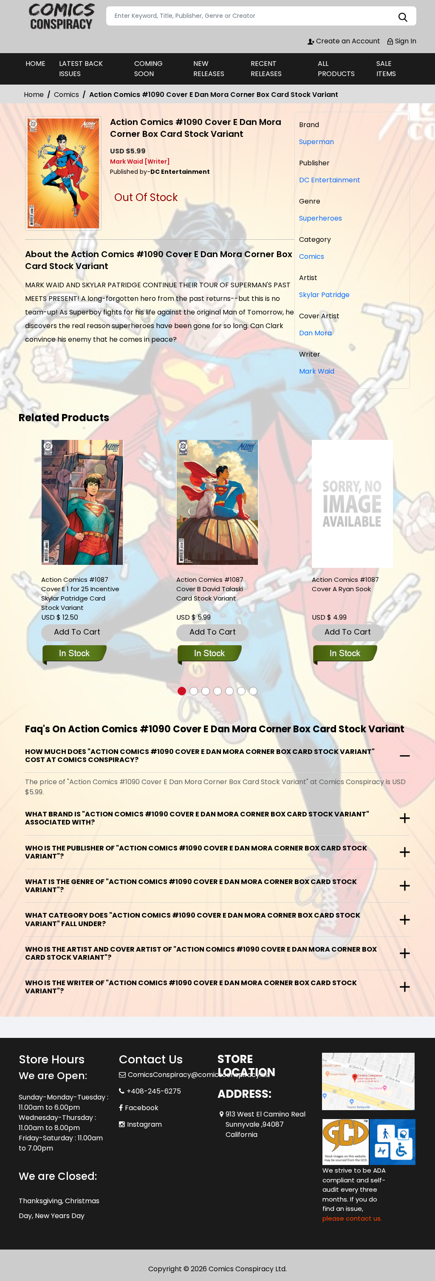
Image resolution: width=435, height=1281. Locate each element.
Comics (66, 94)
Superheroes (320, 218)
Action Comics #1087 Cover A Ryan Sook (345, 584)
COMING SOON (148, 69)
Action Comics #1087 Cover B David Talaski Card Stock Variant (209, 589)
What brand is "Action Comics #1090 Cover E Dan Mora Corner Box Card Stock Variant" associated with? (197, 818)
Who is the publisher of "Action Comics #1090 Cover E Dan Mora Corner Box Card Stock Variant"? (196, 852)
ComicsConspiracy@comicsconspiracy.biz (199, 1075)
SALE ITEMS (386, 69)
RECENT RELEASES (266, 69)
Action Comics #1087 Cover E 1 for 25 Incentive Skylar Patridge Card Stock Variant (80, 593)
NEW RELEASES (208, 69)
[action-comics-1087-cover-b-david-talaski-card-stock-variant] (217, 502)
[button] (182, 691)
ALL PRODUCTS (336, 69)
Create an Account (347, 41)
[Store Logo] (61, 16)
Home (34, 94)
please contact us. (352, 1218)
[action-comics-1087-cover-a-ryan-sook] (352, 504)
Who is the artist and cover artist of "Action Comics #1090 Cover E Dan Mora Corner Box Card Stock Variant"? (201, 953)
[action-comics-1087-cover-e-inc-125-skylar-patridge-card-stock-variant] (82, 502)
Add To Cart (77, 631)
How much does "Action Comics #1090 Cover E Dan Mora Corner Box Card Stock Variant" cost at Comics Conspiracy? (200, 756)
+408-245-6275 (154, 1091)
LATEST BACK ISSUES (81, 69)
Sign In (404, 41)
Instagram (144, 1124)
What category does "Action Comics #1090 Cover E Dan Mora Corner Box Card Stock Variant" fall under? (192, 919)
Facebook (141, 1108)
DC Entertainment (329, 180)
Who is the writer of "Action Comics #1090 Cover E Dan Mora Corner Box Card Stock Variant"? (191, 987)
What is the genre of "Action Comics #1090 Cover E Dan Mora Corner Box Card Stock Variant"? (191, 886)
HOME (35, 63)
